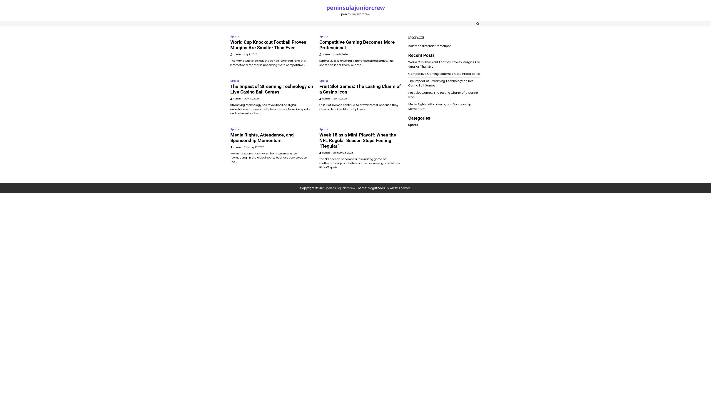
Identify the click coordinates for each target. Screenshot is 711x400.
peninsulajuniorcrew (355, 7)
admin (237, 54)
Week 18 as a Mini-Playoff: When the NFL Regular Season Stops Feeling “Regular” (357, 140)
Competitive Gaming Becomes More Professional (444, 74)
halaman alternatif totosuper (429, 46)
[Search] (478, 23)
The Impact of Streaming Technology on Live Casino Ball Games (271, 89)
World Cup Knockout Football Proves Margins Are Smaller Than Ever (268, 44)
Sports (234, 36)
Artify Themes (400, 188)
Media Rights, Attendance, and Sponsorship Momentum (262, 137)
